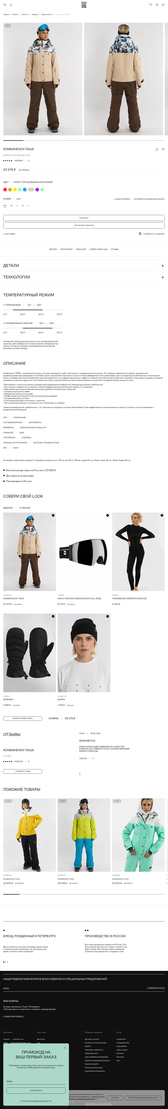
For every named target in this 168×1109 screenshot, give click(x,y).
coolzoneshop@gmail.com (21, 1043)
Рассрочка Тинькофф (84, 225)
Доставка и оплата (92, 1039)
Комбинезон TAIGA (13, 598)
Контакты (120, 1053)
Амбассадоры (121, 1050)
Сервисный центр (91, 1053)
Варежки (8, 699)
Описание (81, 249)
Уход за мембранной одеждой (96, 1057)
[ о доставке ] (9, 234)
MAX (38, 1043)
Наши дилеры (121, 1046)
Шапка (61, 699)
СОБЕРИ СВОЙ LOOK (98, 249)
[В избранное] (53, 801)
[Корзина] (163, 4)
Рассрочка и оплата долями (95, 1043)
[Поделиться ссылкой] (157, 149)
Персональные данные (93, 1068)
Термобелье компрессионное (129, 598)
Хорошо (115, 1098)
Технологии (66, 249)
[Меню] (4, 5)
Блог (118, 1060)
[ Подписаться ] (156, 988)
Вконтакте (41, 1039)
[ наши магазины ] (13, 1016)
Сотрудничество (122, 1043)
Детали (53, 249)
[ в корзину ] (50, 883)
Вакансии (120, 1057)
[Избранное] (150, 4)
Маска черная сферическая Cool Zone (79, 598)
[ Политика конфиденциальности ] (36, 1101)
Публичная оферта (92, 1064)
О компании (121, 1039)
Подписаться (36, 1090)
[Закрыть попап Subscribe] (64, 1047)
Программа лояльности (94, 1050)
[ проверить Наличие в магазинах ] (149, 199)
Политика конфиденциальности (97, 1060)
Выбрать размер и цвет (23, 718)
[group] (43, 79)
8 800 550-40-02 (18, 1039)
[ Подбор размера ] (122, 199)
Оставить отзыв (22, 771)
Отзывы (114, 249)
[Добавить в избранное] (163, 149)
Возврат (88, 1046)
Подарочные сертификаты (95, 1071)
